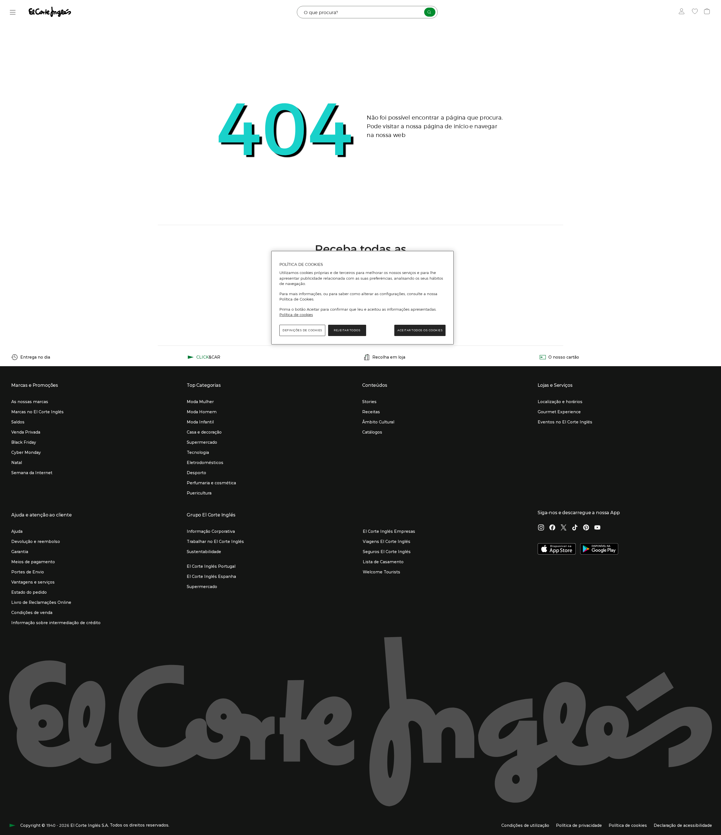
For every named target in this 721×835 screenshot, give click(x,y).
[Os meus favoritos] (695, 12)
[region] (362, 298)
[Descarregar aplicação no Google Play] (599, 549)
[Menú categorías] (13, 12)
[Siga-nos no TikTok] (574, 528)
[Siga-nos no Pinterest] (586, 528)
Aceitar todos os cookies (419, 330)
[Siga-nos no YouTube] (597, 528)
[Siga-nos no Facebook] (552, 528)
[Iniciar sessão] (683, 12)
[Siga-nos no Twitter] (563, 528)
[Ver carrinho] (707, 12)
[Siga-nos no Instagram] (541, 528)
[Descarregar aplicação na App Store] (557, 549)
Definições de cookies (302, 330)
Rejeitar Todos (347, 330)
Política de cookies (296, 314)
